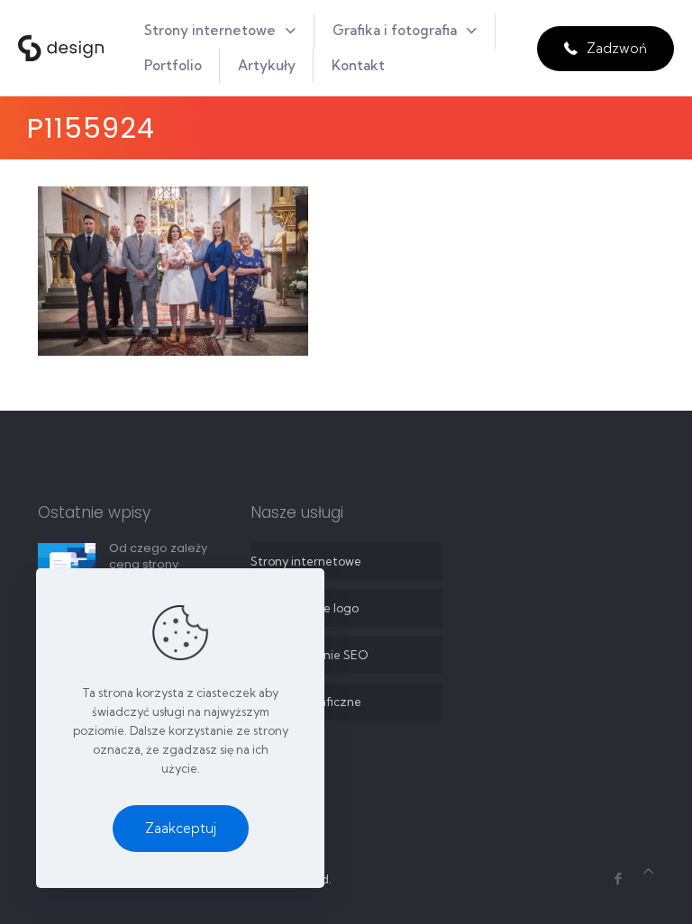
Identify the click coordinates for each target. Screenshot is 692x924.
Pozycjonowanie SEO (309, 655)
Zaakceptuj (180, 828)
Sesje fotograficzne (305, 701)
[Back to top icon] (648, 871)
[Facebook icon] (617, 878)
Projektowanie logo (304, 608)
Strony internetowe (305, 561)
